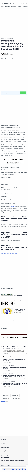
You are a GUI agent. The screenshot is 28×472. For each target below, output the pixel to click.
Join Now (23, 93)
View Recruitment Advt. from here (9, 253)
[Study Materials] (11, 356)
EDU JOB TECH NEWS (9, 3)
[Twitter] (5, 465)
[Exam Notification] (12, 381)
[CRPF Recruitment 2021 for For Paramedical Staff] (7, 311)
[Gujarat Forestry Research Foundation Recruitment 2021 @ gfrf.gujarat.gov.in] (7, 295)
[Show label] (4, 401)
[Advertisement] (14, 24)
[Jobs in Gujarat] (25, 6)
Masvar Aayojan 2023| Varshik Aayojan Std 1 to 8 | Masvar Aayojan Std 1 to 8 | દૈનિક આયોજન (15, 347)
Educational (13, 206)
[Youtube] (7, 465)
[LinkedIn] (9, 465)
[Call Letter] (19, 6)
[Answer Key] (13, 6)
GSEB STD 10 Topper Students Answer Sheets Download (14, 368)
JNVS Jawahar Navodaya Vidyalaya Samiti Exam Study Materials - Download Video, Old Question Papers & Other (14, 359)
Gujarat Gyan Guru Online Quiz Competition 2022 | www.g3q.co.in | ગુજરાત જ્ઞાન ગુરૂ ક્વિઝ (14, 376)
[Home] (2, 6)
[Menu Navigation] (2, 3)
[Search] (24, 3)
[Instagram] (3, 465)
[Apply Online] (7, 6)
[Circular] (9, 345)
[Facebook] (2, 465)
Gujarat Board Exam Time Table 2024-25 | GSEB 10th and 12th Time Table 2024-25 (15, 384)
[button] (22, 3)
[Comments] (26, 353)
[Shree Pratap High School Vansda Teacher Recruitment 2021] (7, 303)
